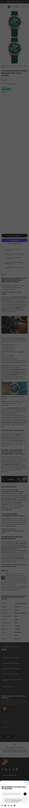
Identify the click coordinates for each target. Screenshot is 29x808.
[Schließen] (27, 782)
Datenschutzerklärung (16, 800)
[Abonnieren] (25, 794)
